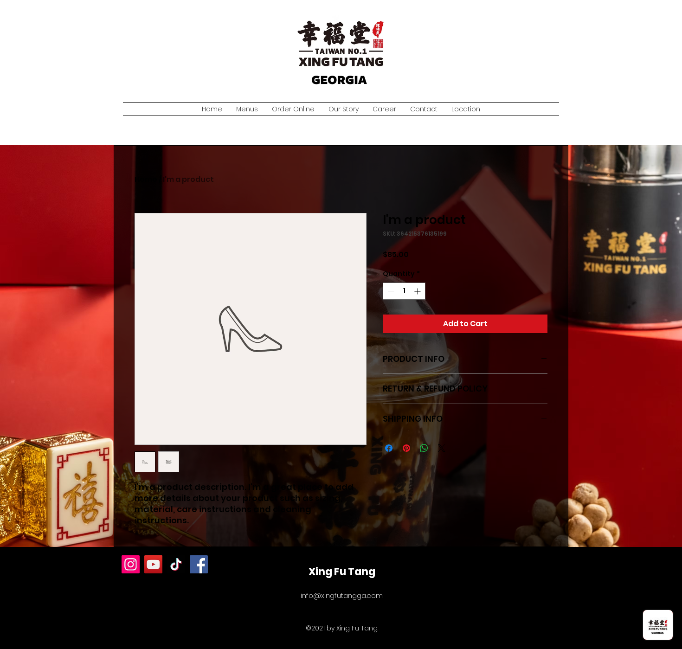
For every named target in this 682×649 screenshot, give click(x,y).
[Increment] (418, 291)
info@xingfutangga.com (342, 595)
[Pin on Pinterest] (406, 448)
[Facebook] (199, 564)
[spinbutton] (404, 291)
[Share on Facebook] (388, 448)
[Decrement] (390, 291)
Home (146, 179)
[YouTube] (153, 564)
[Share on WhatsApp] (424, 448)
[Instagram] (131, 564)
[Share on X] (441, 448)
